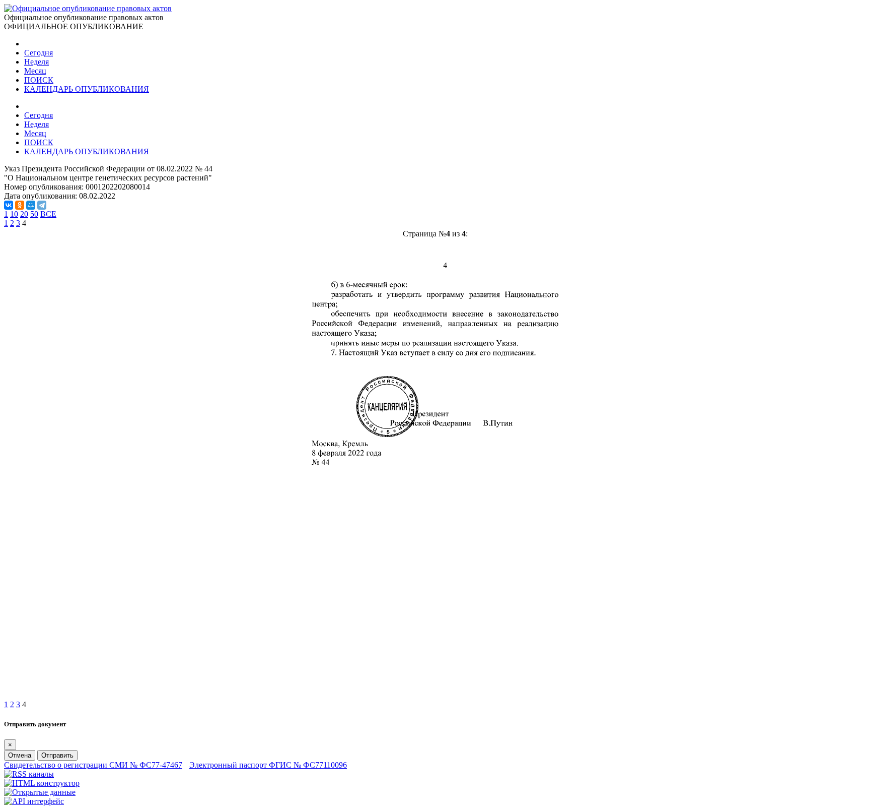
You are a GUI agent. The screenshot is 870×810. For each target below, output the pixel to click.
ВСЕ (48, 214)
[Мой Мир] (30, 205)
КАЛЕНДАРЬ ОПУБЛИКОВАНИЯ (86, 89)
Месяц (35, 71)
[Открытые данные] (40, 792)
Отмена (19, 755)
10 (14, 214)
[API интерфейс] (34, 801)
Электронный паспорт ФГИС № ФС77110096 (268, 765)
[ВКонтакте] (8, 205)
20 (24, 214)
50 (34, 214)
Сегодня (38, 52)
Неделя (36, 61)
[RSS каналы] (29, 774)
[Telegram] (41, 205)
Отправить (57, 755)
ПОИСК (38, 80)
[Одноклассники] (19, 205)
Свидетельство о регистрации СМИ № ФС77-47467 (93, 765)
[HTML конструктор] (42, 783)
